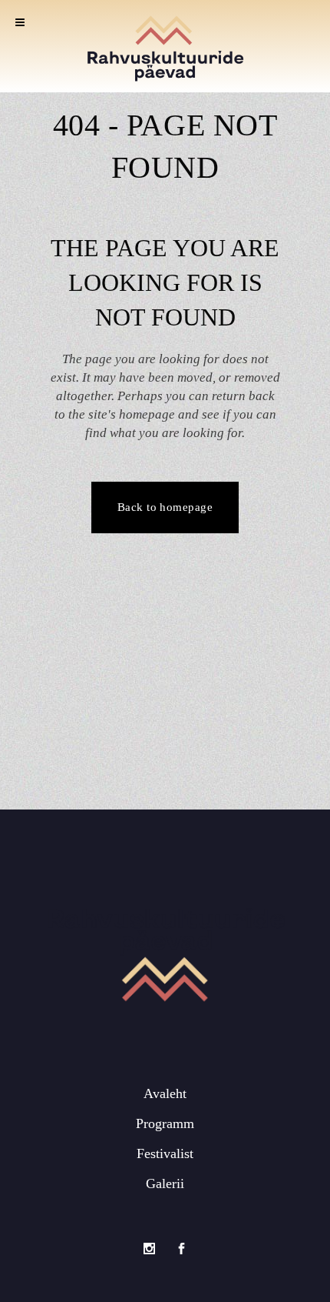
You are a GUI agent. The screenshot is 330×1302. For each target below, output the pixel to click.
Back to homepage (165, 507)
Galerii (165, 1183)
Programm (165, 1123)
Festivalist (165, 1153)
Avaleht (165, 1093)
